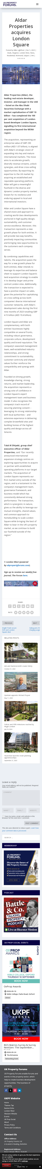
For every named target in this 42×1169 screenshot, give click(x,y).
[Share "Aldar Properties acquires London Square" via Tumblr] (19, 606)
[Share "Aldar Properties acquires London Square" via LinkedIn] (23, 606)
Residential (11, 55)
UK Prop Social (9, 1119)
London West (24, 53)
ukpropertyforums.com (18, 565)
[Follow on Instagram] (15, 1090)
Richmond (19, 55)
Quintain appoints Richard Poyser (17, 695)
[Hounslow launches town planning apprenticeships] (21, 742)
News (32, 53)
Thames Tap (9, 1105)
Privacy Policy (9, 1125)
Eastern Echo (9, 1108)
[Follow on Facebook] (6, 1090)
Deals (9, 53)
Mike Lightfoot (19, 50)
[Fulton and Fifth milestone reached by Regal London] (21, 711)
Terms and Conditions (12, 1128)
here (25, 575)
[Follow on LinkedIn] (19, 1090)
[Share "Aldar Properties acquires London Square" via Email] (28, 606)
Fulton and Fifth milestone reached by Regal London (19, 725)
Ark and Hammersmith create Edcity (18, 666)
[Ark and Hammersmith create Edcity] (21, 653)
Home (6, 1102)
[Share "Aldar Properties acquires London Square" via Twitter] (14, 606)
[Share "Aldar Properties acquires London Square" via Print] (32, 606)
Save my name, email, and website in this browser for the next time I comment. (18, 817)
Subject (26, 55)
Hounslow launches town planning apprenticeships (17, 757)
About (6, 1122)
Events (6, 1116)
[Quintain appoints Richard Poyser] (21, 682)
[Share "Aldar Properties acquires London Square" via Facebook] (10, 606)
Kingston (15, 53)
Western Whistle (10, 1114)
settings (25, 1161)
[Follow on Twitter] (10, 1090)
